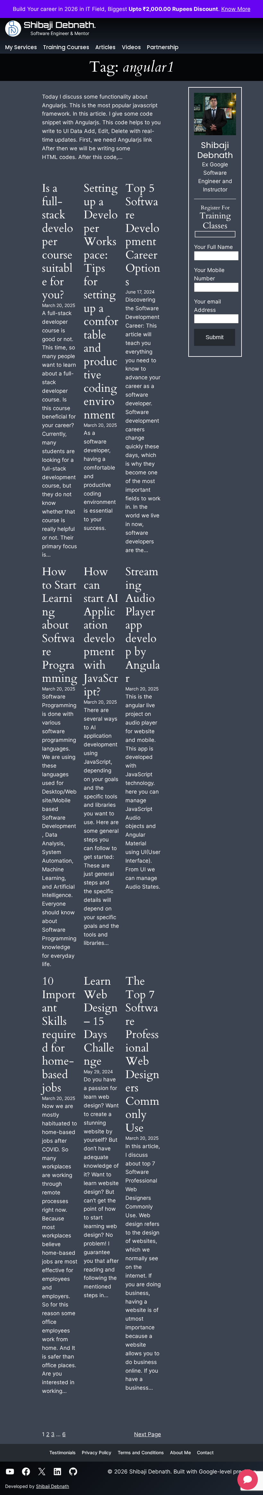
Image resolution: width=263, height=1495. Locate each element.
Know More (235, 9)
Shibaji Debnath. (60, 25)
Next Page (147, 1434)
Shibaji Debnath (52, 1486)
